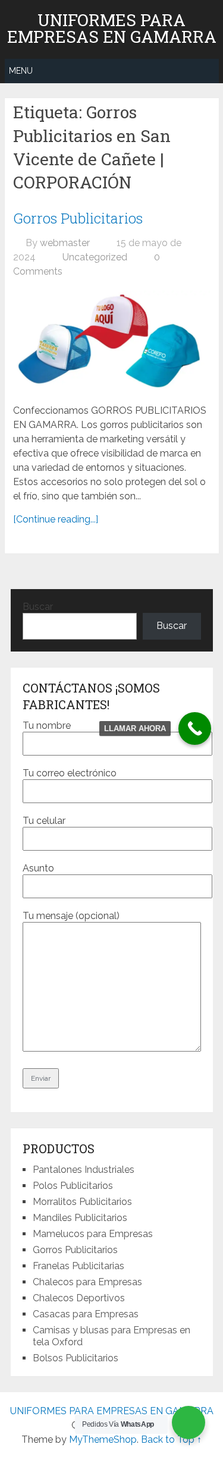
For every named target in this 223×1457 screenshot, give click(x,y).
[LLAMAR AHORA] (194, 728)
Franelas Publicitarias (78, 1266)
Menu (21, 70)
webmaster (65, 242)
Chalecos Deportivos (79, 1298)
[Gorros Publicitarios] (111, 341)
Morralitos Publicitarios (82, 1201)
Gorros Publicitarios (78, 218)
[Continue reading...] (55, 519)
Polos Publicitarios (73, 1185)
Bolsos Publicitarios (75, 1358)
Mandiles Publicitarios (80, 1217)
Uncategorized (94, 257)
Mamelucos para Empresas (93, 1233)
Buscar (38, 606)
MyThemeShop (103, 1439)
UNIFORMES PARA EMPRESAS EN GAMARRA (111, 28)
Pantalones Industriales (83, 1169)
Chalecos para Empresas (87, 1282)
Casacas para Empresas (86, 1314)
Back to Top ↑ (171, 1439)
